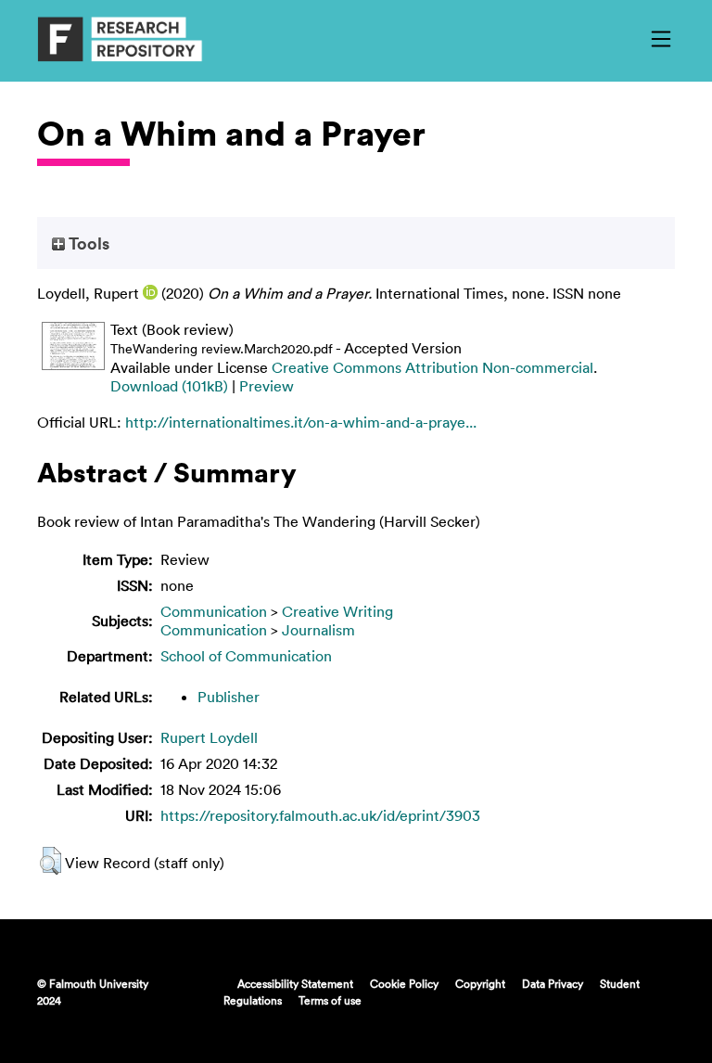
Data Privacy (552, 983)
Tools (87, 243)
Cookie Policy (404, 983)
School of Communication (246, 656)
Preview (266, 386)
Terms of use (330, 1000)
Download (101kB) (169, 386)
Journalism (318, 630)
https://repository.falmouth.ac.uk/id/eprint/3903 (320, 815)
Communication (213, 611)
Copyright (480, 983)
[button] (50, 861)
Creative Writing (337, 611)
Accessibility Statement (295, 983)
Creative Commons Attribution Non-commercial (432, 367)
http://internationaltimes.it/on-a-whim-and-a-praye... (301, 422)
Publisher (228, 696)
